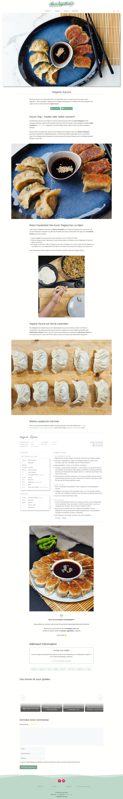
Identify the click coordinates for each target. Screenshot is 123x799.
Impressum (68, 786)
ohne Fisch (71, 669)
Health (66, 11)
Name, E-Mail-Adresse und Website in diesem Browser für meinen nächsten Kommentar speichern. (50, 762)
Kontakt (54, 786)
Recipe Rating (24, 724)
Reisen (57, 11)
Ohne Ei (63, 669)
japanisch (42, 669)
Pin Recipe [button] (98, 445)
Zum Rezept (56, 108)
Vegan (89, 669)
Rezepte (47, 11)
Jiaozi (49, 669)
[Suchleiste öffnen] (114, 11)
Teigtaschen (80, 669)
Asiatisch (34, 669)
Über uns (75, 11)
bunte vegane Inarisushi (47, 427)
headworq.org (68, 794)
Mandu (56, 669)
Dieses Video (42, 125)
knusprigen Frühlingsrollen (74, 427)
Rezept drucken (67, 108)
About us (40, 786)
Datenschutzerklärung (82, 786)
